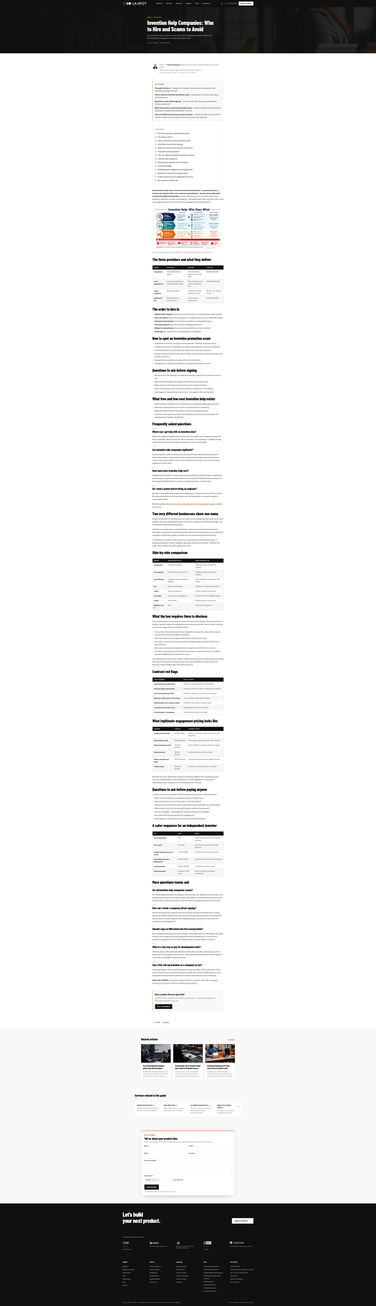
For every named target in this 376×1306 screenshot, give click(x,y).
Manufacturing (154, 1276)
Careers (125, 1285)
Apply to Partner (245, 3)
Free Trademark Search (210, 1269)
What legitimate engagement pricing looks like (175, 170)
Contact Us (233, 1276)
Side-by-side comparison (168, 159)
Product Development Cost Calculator (211, 1277)
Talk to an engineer (163, 1006)
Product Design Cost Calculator (213, 1273)
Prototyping (153, 1273)
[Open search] (222, 3)
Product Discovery (155, 1266)
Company (192, 1153)
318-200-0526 (232, 3)
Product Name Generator (211, 1266)
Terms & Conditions (152, 1302)
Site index (161, 1302)
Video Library (127, 1279)
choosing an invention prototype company (199, 504)
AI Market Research (209, 1285)
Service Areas (234, 1282)
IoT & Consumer (181, 1279)
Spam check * (148, 1176)
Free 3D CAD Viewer (209, 1291)
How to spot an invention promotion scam (172, 95)
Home (149, 17)
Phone (146, 1153)
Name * (146, 1146)
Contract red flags (165, 166)
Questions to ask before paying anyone (173, 173)
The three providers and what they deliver (174, 133)
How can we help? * (150, 1160)
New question (178, 1179)
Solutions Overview (129, 1269)
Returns (172, 1302)
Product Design (154, 1269)
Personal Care (180, 1269)
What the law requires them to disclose (173, 162)
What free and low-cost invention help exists (173, 108)
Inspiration (166, 1022)
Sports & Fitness (181, 1273)
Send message (151, 1187)
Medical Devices (181, 1266)
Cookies (167, 1302)
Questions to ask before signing (168, 101)
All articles (231, 1040)
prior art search (191, 983)
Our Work (179, 1282)
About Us (125, 1266)
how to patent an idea (173, 504)
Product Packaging (182, 1276)
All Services (153, 1282)
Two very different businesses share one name (174, 114)
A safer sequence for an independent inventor (175, 177)
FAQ (124, 1282)
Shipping (178, 1302)
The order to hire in (162, 88)
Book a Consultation (236, 1279)
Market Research (155, 1279)
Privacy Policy (142, 1302)
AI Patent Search (208, 1282)
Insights (158, 17)
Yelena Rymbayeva (174, 65)
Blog (124, 1276)
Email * (191, 1146)
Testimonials (126, 1273)
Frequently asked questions (169, 152)
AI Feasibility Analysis (210, 1288)
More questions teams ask (168, 180)
